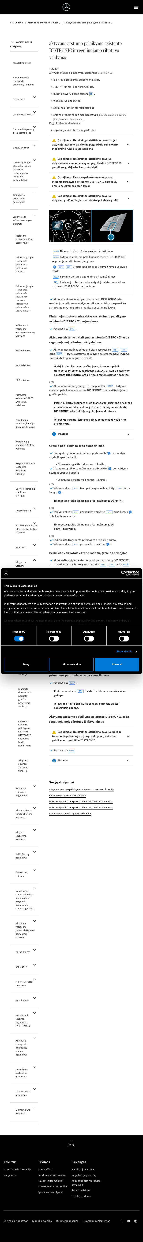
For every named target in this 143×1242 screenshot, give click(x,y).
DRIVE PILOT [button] (23, 952)
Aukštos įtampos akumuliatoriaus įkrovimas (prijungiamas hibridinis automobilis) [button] (22, 171)
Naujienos (9, 1175)
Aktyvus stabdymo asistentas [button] (21, 836)
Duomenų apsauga (67, 1221)
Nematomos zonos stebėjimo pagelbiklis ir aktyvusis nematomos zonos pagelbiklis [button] (25, 899)
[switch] (54, 639)
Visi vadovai (16, 22)
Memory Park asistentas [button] (23, 1111)
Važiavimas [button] (19, 99)
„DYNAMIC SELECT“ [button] (24, 114)
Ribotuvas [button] (21, 547)
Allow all (117, 664)
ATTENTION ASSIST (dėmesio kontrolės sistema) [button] (26, 529)
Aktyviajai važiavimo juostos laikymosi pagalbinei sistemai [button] (25, 930)
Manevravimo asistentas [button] (23, 1093)
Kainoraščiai (44, 1169)
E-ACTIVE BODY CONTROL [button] (24, 983)
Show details (124, 651)
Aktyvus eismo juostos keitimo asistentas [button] (24, 814)
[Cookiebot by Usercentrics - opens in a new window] (123, 573)
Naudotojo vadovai (83, 1169)
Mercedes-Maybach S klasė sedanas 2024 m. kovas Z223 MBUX (45, 22)
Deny (26, 664)
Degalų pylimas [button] (21, 147)
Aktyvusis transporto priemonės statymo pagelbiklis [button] (21, 1047)
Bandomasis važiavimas (51, 1175)
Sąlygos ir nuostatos (15, 1221)
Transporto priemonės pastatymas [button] (19, 198)
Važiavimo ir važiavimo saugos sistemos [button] (22, 220)
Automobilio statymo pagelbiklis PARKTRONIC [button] (23, 1020)
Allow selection (71, 664)
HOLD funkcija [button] (23, 510)
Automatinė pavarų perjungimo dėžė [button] (23, 131)
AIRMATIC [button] (21, 967)
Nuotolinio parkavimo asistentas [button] (21, 1073)
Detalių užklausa (81, 1196)
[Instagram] (136, 1221)
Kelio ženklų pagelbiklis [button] (22, 856)
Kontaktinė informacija (17, 1169)
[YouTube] (129, 1221)
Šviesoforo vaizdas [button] (21, 874)
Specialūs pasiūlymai (50, 1192)
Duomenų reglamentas (96, 1221)
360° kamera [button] (22, 1000)
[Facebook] (122, 1221)
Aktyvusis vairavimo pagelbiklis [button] (21, 792)
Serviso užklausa (82, 1190)
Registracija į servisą (84, 1175)
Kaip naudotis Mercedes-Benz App (86, 1182)
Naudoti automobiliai (50, 1181)
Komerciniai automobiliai (52, 1186)
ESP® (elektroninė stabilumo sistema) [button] (25, 492)
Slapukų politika (42, 1221)
